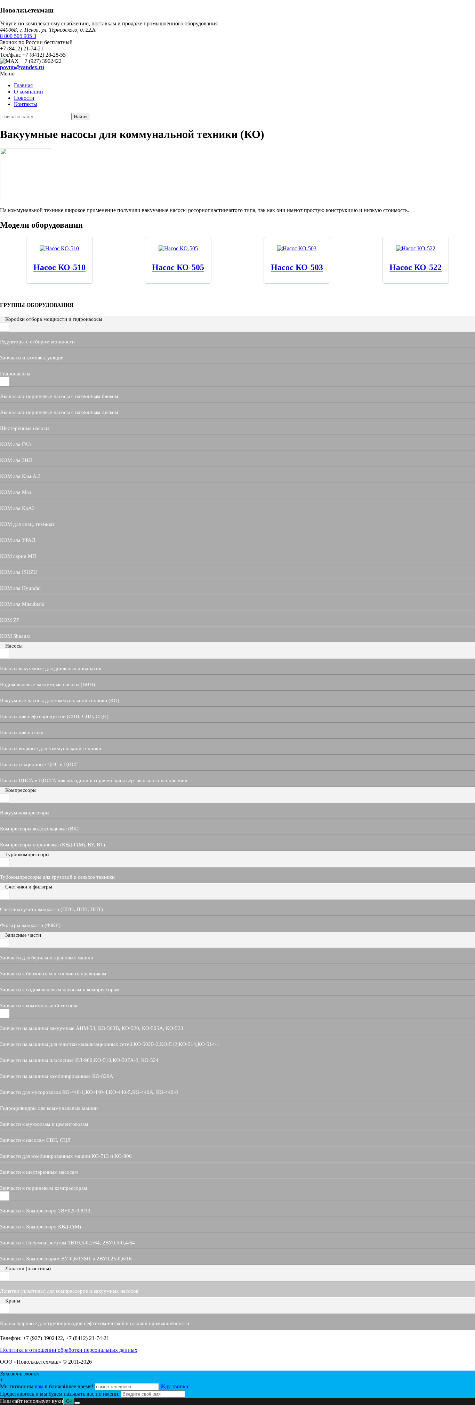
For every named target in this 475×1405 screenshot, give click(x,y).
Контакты (25, 104)
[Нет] (77, 1403)
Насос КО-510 (59, 267)
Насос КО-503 (297, 267)
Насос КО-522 (415, 267)
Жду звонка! (175, 1386)
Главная (23, 85)
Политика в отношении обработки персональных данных (68, 1350)
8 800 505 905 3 (18, 36)
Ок (69, 1401)
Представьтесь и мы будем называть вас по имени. (60, 1394)
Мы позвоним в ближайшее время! (47, 1386)
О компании (28, 92)
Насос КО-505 (178, 267)
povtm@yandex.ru (22, 67)
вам (39, 1386)
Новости (24, 98)
